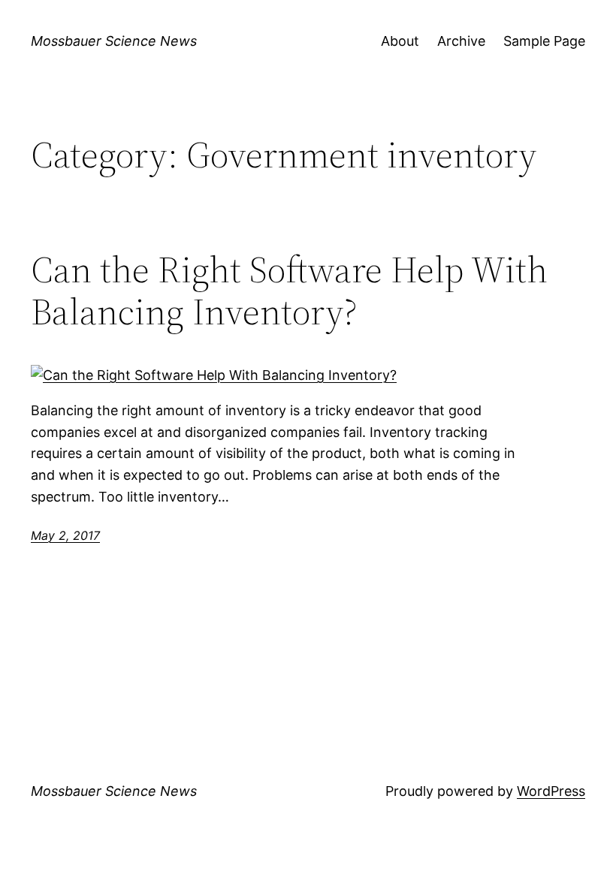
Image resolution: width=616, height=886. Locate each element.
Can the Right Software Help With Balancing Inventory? (289, 291)
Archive (461, 41)
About (400, 41)
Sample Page (544, 41)
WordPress (551, 791)
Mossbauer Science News (114, 41)
